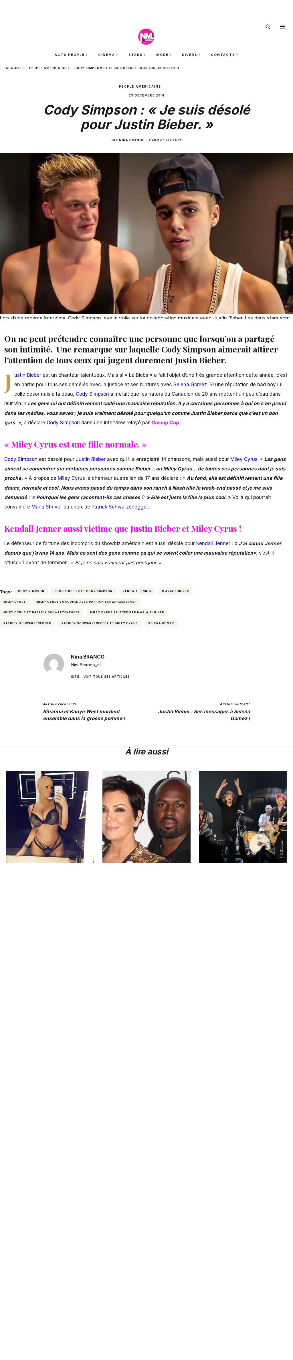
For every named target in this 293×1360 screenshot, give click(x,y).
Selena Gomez (161, 623)
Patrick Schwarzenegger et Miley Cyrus (100, 623)
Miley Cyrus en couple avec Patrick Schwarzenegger (86, 601)
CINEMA (106, 55)
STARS (135, 55)
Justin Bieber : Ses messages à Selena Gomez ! (204, 711)
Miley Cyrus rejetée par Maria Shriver (127, 612)
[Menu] (282, 26)
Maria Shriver (175, 591)
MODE (162, 55)
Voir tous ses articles (107, 676)
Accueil (13, 68)
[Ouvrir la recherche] (267, 26)
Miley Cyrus (14, 601)
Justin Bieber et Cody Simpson (83, 591)
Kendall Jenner (137, 591)
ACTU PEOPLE (70, 55)
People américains (48, 68)
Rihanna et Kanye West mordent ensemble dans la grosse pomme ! (84, 711)
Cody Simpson (31, 591)
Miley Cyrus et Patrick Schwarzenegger (41, 612)
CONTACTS (223, 55)
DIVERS (189, 55)
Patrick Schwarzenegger (27, 623)
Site (75, 676)
